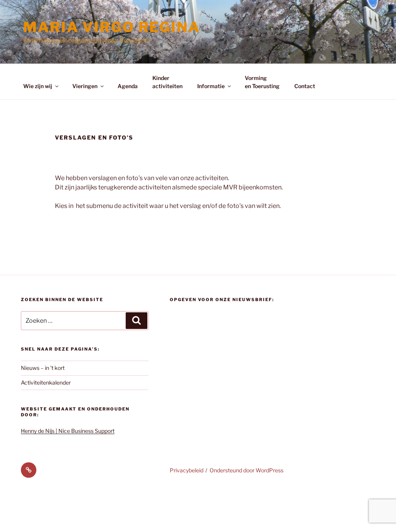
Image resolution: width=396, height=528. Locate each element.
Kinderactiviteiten (167, 82)
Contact (304, 86)
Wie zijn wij (37, 86)
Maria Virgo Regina (111, 27)
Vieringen (84, 86)
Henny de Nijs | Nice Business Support (67, 431)
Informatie (211, 86)
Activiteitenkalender (46, 382)
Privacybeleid (186, 470)
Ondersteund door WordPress (246, 470)
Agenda (128, 86)
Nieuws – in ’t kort (43, 367)
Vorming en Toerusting (262, 82)
